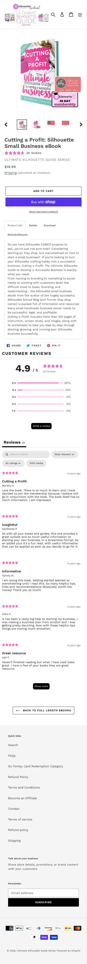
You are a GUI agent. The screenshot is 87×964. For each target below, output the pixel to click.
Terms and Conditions (24, 787)
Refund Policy (18, 777)
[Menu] (79, 14)
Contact (13, 809)
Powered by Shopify (68, 950)
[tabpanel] (41, 572)
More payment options (43, 211)
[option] (22, 124)
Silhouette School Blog (23, 299)
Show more (41, 686)
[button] (41, 383)
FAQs (12, 756)
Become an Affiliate (22, 798)
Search (13, 745)
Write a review (41, 426)
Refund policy (18, 830)
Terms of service (20, 819)
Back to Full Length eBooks (46, 710)
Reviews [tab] (14, 442)
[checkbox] (36, 463)
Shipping (10, 172)
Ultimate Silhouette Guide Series (36, 950)
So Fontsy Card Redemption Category (35, 766)
